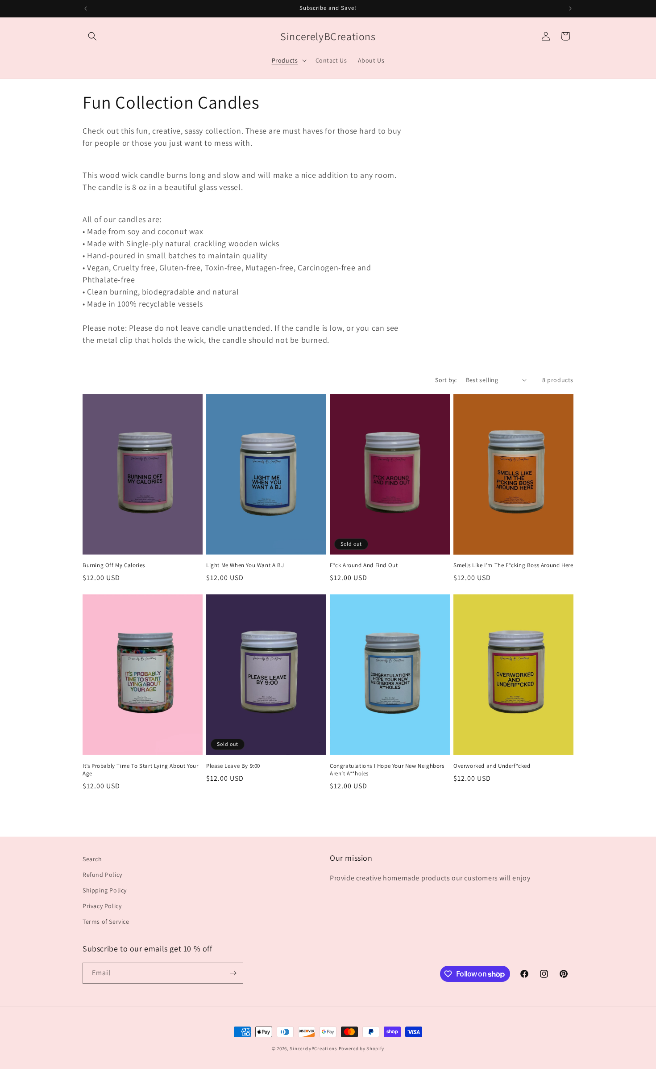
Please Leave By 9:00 (233, 766)
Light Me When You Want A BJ (245, 565)
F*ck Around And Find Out (364, 565)
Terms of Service (106, 921)
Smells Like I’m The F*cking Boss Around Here (513, 565)
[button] (92, 36)
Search (92, 859)
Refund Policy (102, 875)
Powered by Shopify (362, 1048)
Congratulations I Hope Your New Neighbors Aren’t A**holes (387, 769)
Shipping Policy (105, 890)
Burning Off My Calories (114, 565)
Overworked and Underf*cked (492, 766)
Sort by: (446, 380)
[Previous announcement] (85, 8)
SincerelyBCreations (313, 1048)
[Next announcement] (570, 8)
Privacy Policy (102, 906)
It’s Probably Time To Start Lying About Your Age (140, 769)
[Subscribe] (233, 973)
